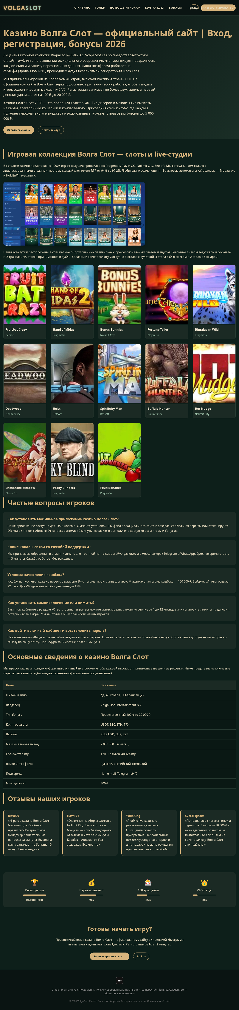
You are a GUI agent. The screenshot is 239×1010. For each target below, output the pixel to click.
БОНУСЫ (175, 7)
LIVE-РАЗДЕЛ (154, 7)
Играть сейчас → (19, 130)
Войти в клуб (51, 130)
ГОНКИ (100, 7)
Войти (141, 956)
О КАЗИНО (82, 7)
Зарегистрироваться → (109, 956)
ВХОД (194, 8)
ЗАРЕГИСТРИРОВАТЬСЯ (218, 7)
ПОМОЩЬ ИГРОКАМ (125, 7)
